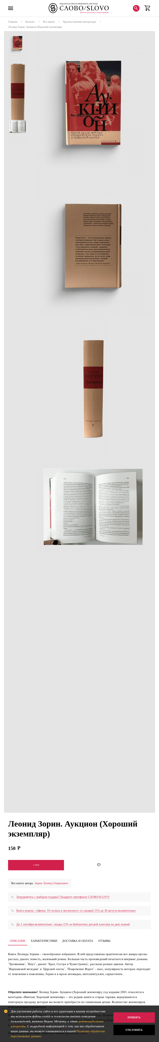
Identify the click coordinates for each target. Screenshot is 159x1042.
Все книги (49, 21)
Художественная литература (79, 21)
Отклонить (134, 1030)
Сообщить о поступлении (36, 865)
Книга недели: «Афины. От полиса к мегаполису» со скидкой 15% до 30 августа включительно (76, 910)
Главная (12, 21)
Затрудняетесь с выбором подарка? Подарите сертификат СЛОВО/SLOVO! (63, 897)
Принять (134, 1017)
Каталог (30, 21)
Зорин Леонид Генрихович (51, 883)
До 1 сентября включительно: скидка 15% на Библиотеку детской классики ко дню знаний (73, 924)
